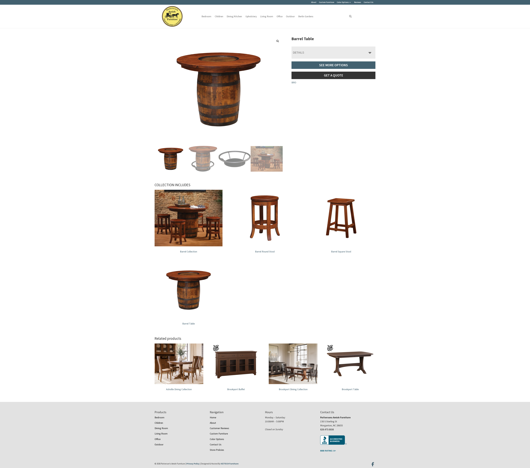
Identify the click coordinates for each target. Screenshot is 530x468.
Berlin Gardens (305, 16)
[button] (277, 41)
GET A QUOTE (333, 75)
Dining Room (161, 428)
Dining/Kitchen (234, 16)
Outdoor (290, 16)
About (313, 2)
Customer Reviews (219, 428)
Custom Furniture (326, 2)
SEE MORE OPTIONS (333, 65)
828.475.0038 (327, 429)
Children (219, 16)
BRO (294, 82)
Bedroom (206, 16)
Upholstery (251, 16)
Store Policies (217, 449)
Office (280, 16)
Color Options (343, 2)
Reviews (357, 2)
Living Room (266, 16)
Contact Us (368, 2)
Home (213, 417)
